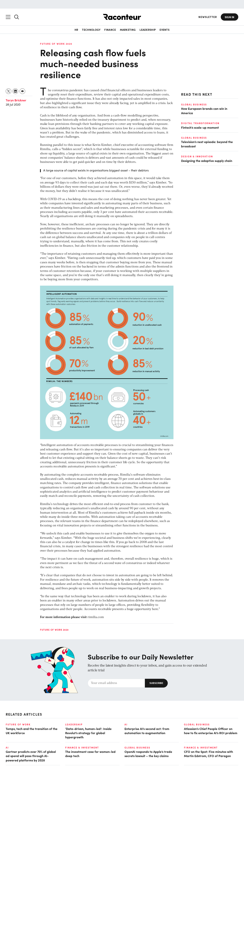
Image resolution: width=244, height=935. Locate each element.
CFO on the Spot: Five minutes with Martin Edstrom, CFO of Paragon (208, 753)
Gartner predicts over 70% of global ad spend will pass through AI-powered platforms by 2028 (31, 755)
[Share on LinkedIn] (15, 91)
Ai (126, 724)
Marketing (128, 30)
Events (164, 30)
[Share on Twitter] (9, 91)
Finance (110, 30)
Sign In (229, 17)
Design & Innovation (197, 156)
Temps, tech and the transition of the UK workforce (31, 731)
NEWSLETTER (207, 17)
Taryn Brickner (16, 100)
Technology (91, 30)
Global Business (194, 104)
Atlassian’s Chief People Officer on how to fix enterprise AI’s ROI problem (210, 731)
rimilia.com (95, 617)
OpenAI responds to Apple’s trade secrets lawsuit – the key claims (148, 753)
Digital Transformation (200, 123)
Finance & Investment (82, 747)
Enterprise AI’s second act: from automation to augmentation (146, 731)
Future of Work (18, 724)
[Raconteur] (122, 17)
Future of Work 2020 (56, 43)
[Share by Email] (23, 91)
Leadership (148, 30)
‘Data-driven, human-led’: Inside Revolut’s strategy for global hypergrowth (88, 733)
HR (76, 30)
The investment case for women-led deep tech (90, 753)
